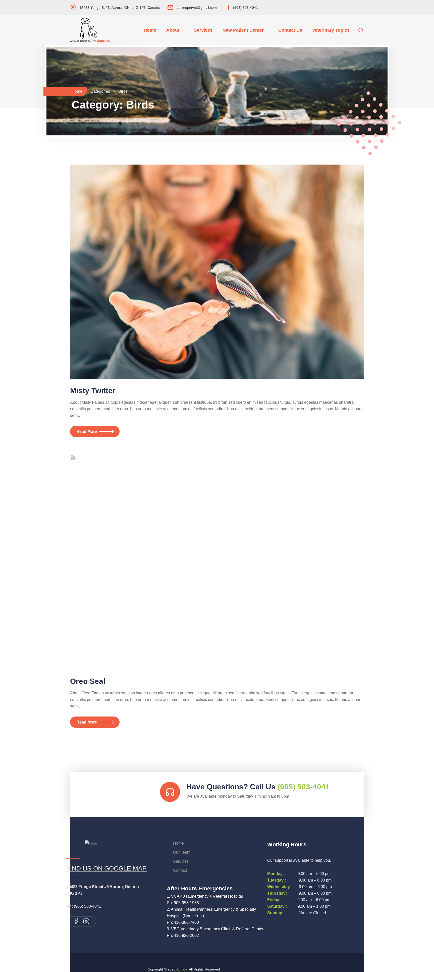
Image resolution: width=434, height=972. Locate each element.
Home (150, 30)
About (172, 30)
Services (203, 30)
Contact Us (290, 30)
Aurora (181, 969)
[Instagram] (86, 921)
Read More (86, 431)
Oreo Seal (87, 681)
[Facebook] (76, 921)
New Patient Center (243, 30)
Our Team (181, 852)
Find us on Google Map (106, 868)
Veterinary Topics (331, 30)
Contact (180, 870)
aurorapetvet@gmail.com (197, 8)
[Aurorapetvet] (84, 30)
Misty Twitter (93, 390)
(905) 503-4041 (245, 8)
